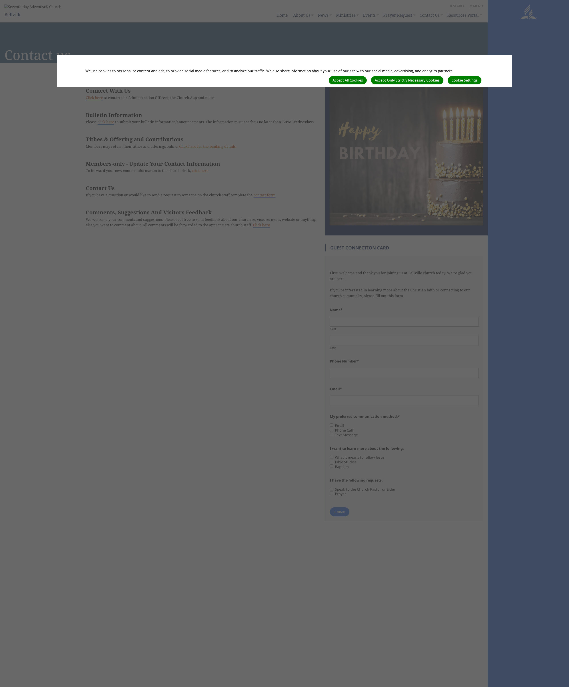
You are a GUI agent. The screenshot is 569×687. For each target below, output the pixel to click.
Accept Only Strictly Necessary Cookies (407, 80)
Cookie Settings (464, 80)
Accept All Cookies (348, 80)
